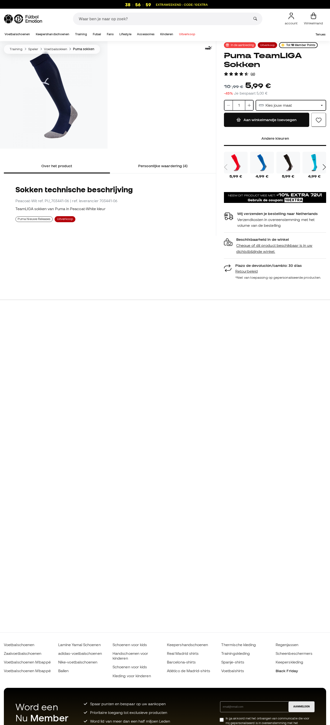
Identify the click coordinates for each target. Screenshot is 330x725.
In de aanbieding (242, 45)
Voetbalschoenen (17, 34)
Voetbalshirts (232, 671)
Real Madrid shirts (183, 653)
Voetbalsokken (55, 49)
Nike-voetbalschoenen (78, 662)
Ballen (63, 671)
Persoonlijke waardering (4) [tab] (162, 166)
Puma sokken (83, 49)
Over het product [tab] (56, 166)
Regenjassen (287, 644)
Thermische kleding (238, 644)
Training (81, 34)
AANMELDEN (301, 706)
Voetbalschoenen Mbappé (27, 662)
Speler (33, 49)
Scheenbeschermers (294, 653)
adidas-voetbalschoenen (80, 653)
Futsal (97, 34)
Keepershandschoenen (52, 34)
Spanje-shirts (232, 662)
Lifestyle (125, 34)
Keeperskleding (289, 662)
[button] (275, 245)
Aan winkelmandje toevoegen (269, 119)
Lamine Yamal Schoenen (79, 644)
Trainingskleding (235, 653)
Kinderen (166, 34)
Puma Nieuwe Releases (34, 219)
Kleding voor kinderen (132, 676)
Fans (110, 34)
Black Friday (287, 671)
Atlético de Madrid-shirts (188, 671)
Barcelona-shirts (181, 662)
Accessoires (145, 34)
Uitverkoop (187, 34)
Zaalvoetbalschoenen (22, 653)
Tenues (320, 34)
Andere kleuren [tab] (275, 138)
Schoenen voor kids (130, 644)
